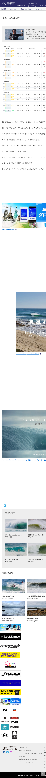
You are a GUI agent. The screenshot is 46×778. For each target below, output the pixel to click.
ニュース (13, 9)
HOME (3, 9)
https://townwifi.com (8, 229)
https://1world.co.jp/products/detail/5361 (27, 354)
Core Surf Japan (26, 9)
